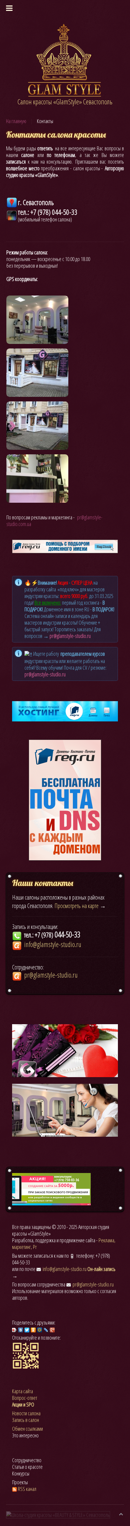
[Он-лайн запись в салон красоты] (65, 1109)
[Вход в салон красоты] (37, 372)
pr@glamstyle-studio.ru (70, 635)
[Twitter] (27, 1330)
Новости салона (26, 1413)
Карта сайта (22, 1391)
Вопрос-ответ (24, 1397)
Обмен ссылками (27, 1428)
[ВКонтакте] (21, 1330)
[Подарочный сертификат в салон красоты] (65, 1050)
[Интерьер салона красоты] (37, 320)
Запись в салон (25, 1419)
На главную (16, 121)
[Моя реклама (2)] (51, 1188)
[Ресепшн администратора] (37, 478)
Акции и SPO (23, 1404)
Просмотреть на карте (76, 906)
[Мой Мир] (40, 1330)
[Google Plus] (52, 1330)
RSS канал (27, 1488)
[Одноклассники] (33, 1330)
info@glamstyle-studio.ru (64, 1269)
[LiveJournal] (46, 1330)
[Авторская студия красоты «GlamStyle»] (65, 60)
